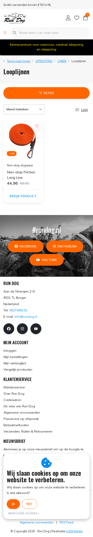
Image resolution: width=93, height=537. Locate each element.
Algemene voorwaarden (36, 522)
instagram (67, 246)
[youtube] (35, 328)
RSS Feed (66, 522)
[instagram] (22, 328)
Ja (13, 504)
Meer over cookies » (24, 513)
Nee (29, 504)
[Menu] (5, 32)
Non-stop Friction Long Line (21, 175)
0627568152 (18, 310)
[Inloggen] (68, 18)
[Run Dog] (14, 18)
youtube (49, 260)
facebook (28, 246)
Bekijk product (23, 196)
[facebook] (8, 328)
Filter (49, 93)
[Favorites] (76, 18)
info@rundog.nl (25, 317)
